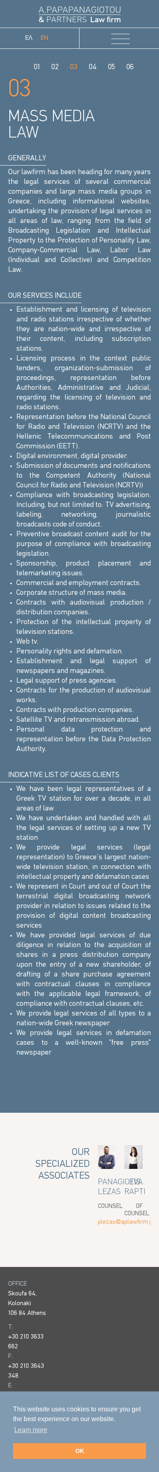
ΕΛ (29, 38)
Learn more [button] (30, 1429)
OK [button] (79, 1451)
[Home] (79, 14)
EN (44, 38)
